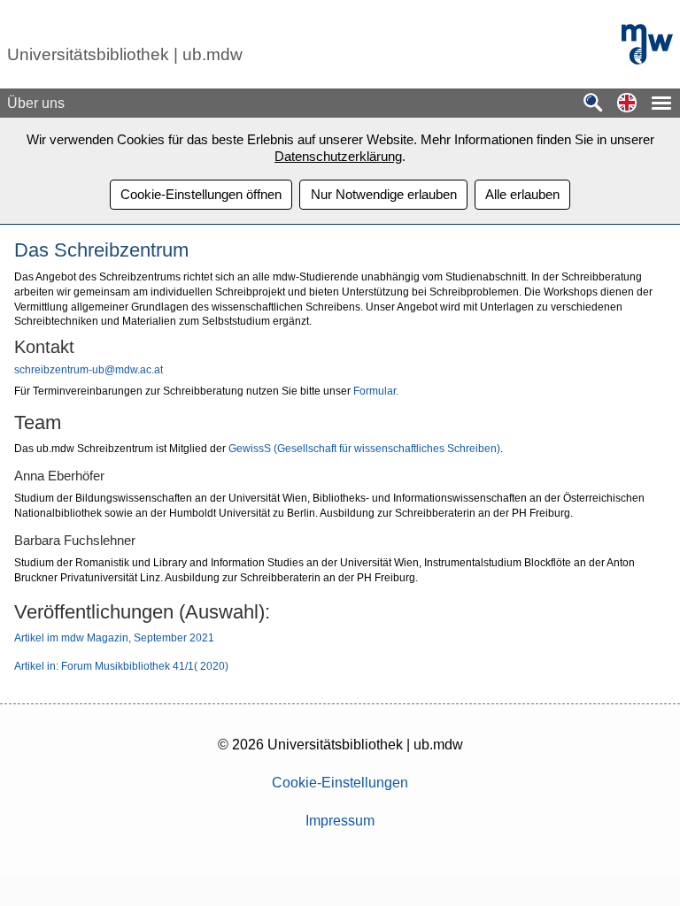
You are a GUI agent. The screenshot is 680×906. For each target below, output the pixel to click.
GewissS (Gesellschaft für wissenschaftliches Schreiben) (364, 448)
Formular (374, 391)
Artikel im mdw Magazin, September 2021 (114, 638)
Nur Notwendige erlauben (384, 194)
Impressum (340, 820)
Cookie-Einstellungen (340, 782)
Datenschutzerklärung (338, 156)
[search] (593, 104)
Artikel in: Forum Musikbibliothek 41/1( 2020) (122, 666)
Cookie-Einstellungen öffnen (201, 194)
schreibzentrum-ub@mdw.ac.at (88, 370)
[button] (627, 104)
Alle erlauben (522, 194)
